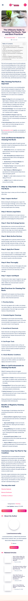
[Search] (25, 4)
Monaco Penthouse (6, 492)
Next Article (22, 510)
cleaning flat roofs (8, 130)
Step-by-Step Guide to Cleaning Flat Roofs (13, 50)
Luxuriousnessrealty (14, 533)
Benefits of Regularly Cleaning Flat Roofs (12, 56)
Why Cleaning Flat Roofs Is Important (11, 45)
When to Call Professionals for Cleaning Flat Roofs (13, 54)
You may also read (7, 59)
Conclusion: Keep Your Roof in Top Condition (13, 57)
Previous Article (7, 510)
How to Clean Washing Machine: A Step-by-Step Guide (19, 586)
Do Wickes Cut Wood (6, 495)
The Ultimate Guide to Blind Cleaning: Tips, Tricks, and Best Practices (19, 567)
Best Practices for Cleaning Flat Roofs (11, 51)
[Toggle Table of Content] (23, 44)
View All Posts (14, 547)
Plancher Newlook (6, 489)
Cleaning (17, 503)
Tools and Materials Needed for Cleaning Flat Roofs (13, 48)
